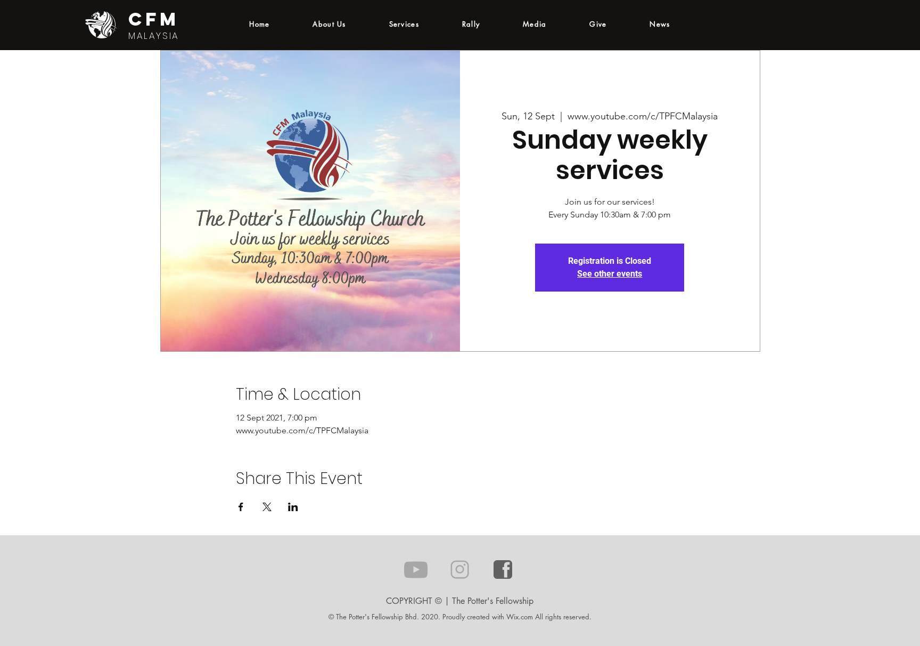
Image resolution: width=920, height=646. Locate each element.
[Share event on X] (267, 507)
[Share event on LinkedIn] (293, 507)
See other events (609, 274)
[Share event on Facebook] (241, 507)
